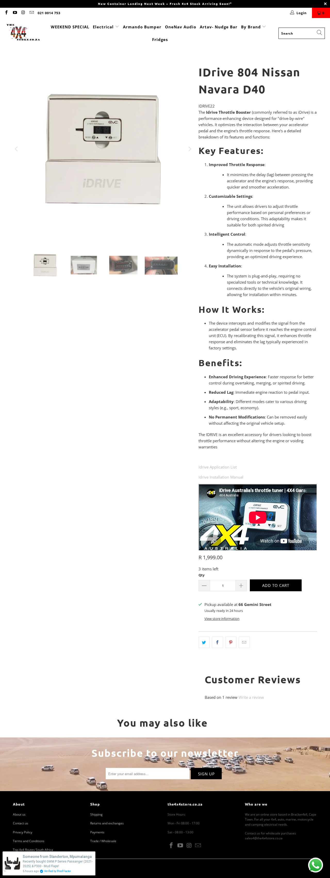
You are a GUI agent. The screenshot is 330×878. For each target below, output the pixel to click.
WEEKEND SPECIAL (70, 26)
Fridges (160, 39)
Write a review (251, 697)
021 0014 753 (49, 13)
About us (19, 814)
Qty (201, 575)
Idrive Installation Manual (221, 477)
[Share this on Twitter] (204, 642)
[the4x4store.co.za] (23, 33)
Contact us (20, 823)
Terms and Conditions (28, 841)
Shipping (96, 814)
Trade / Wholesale (103, 841)
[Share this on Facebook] (217, 642)
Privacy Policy (22, 832)
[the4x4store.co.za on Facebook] (6, 13)
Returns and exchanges (107, 823)
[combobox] (301, 33)
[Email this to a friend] (244, 642)
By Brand (251, 26)
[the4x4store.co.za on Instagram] (23, 13)
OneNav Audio (180, 26)
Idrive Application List (218, 467)
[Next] (189, 149)
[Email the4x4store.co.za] (31, 13)
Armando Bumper (142, 26)
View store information (222, 618)
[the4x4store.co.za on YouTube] (14, 13)
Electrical (103, 26)
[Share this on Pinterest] (230, 642)
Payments (97, 832)
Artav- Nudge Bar (218, 26)
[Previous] (17, 149)
